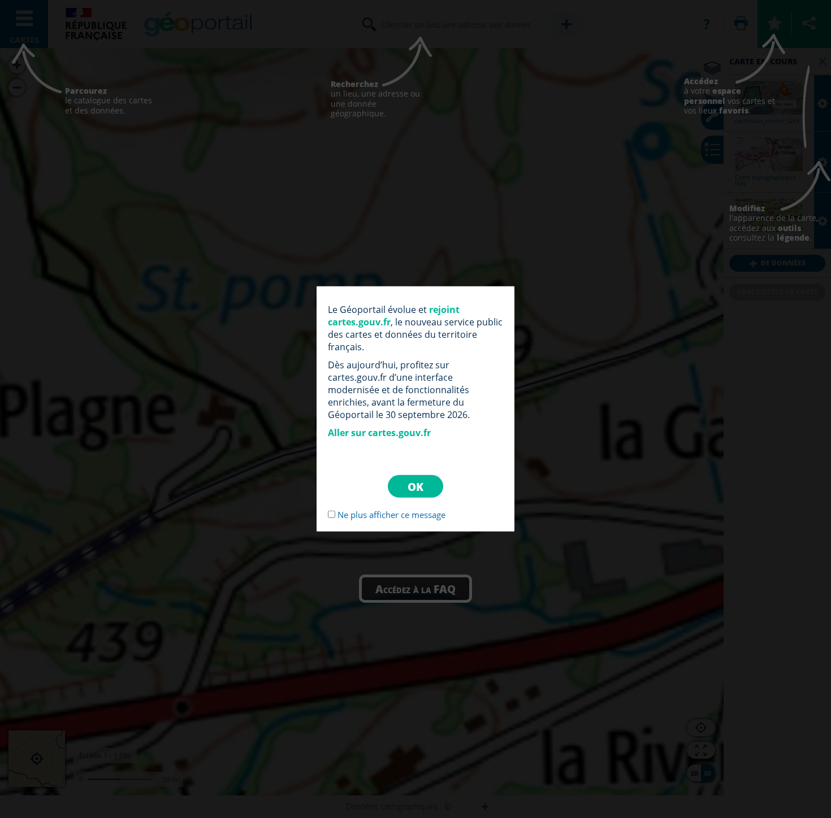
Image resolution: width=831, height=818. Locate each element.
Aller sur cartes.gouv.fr (379, 433)
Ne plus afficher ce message (391, 514)
